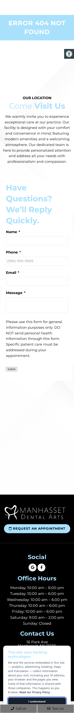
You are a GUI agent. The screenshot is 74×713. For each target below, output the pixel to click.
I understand (37, 701)
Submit (11, 369)
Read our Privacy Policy (34, 692)
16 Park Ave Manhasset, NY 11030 (37, 644)
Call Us (20, 708)
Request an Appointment (38, 528)
